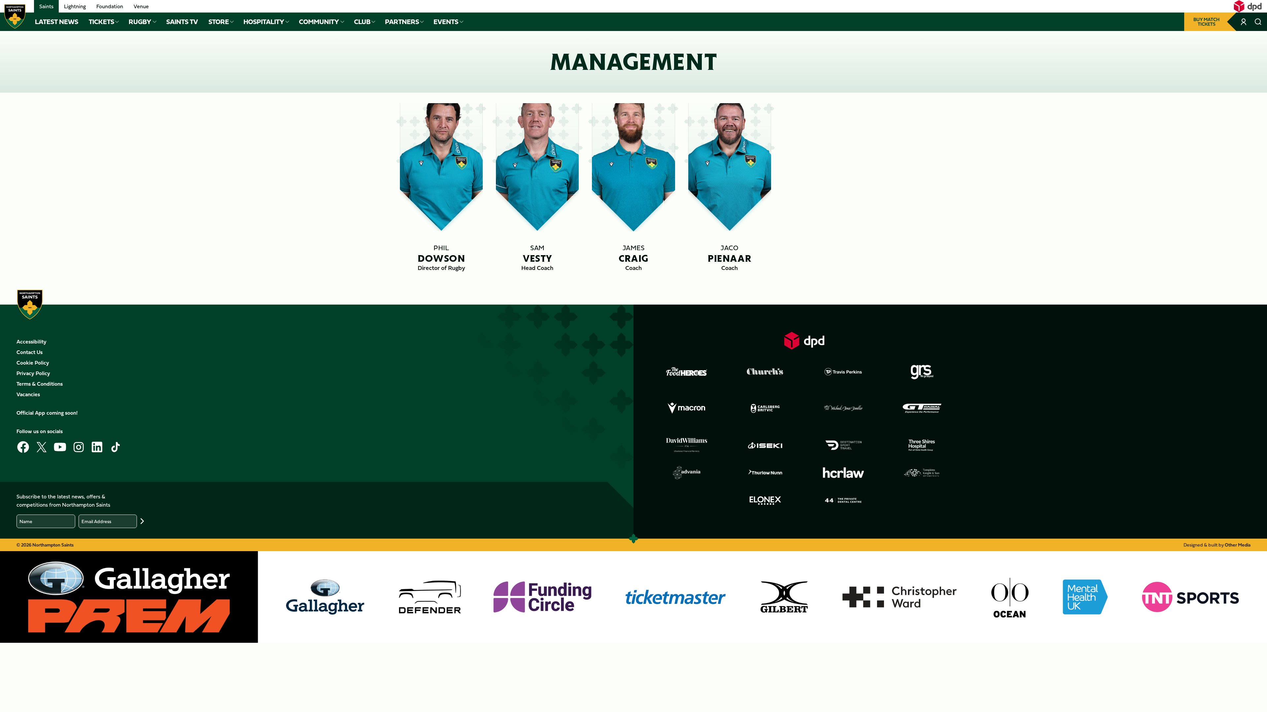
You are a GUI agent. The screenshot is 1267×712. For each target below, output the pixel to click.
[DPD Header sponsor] (1248, 6)
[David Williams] (686, 445)
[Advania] (686, 472)
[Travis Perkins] (843, 371)
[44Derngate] (843, 500)
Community (319, 22)
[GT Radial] (921, 408)
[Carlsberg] (765, 408)
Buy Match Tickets (1206, 21)
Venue (141, 6)
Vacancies (28, 394)
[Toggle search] (1258, 22)
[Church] (765, 371)
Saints (46, 6)
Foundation (109, 6)
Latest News (56, 22)
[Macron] (686, 408)
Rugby (140, 22)
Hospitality (264, 22)
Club (362, 22)
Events (446, 22)
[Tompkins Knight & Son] (921, 472)
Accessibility (31, 341)
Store (219, 22)
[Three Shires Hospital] (921, 445)
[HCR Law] (843, 472)
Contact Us (29, 352)
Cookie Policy (32, 362)
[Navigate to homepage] (15, 16)
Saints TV (182, 22)
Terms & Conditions (39, 383)
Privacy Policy (33, 373)
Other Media (1238, 544)
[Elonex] (765, 500)
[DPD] (804, 341)
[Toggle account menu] (1244, 22)
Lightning (75, 6)
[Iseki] (765, 445)
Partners (402, 22)
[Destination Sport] (843, 445)
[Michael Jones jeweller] (843, 408)
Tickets (101, 22)
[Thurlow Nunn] (765, 472)
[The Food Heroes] (686, 371)
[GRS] (921, 371)
